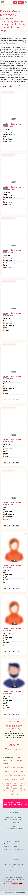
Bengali (20, 767)
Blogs (15, 846)
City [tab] (4, 760)
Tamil (21, 771)
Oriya (21, 779)
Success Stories (8, 852)
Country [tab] (19, 760)
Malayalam (13, 775)
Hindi (6, 767)
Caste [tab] (19, 757)
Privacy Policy (7, 849)
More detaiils (16, 147)
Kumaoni (15, 791)
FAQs (15, 844)
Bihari (6, 779)
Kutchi (23, 791)
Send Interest (7, 147)
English (8, 787)
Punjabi (14, 771)
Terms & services (19, 849)
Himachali (14, 783)
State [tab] (11, 760)
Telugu (5, 775)
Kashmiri (22, 783)
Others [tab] (5, 763)
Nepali (11, 795)
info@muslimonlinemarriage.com (14, 828)
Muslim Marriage (16, 892)
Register (21, 2)
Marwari (14, 787)
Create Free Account (16, 883)
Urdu (21, 787)
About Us (6, 844)
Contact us (7, 841)
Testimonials (7, 846)
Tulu (17, 795)
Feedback (16, 841)
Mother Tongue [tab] (8, 757)
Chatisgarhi (7, 791)
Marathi (7, 771)
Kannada (22, 775)
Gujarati (13, 767)
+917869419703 (16, 823)
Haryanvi (6, 783)
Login (15, 2)
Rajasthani (14, 779)
